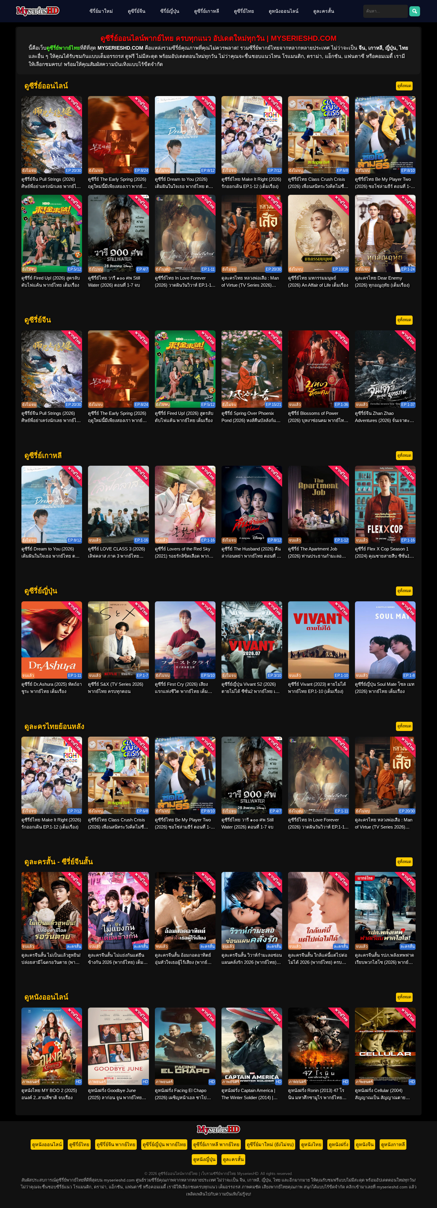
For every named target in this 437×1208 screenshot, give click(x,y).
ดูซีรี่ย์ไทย (244, 11)
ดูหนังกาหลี (393, 1144)
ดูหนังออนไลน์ (283, 11)
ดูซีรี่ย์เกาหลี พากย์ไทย (216, 1144)
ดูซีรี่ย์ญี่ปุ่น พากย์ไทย (164, 1144)
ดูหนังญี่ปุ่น (204, 1159)
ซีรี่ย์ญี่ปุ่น (169, 11)
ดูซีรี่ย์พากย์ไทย (63, 48)
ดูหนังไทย (311, 1144)
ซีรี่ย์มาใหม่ (101, 11)
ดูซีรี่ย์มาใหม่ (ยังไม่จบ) (270, 1144)
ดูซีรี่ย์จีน (136, 11)
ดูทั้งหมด (404, 86)
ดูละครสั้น (323, 11)
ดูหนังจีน (365, 1144)
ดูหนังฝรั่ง (338, 1144)
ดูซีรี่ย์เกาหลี (206, 11)
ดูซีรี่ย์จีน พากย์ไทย (116, 1144)
